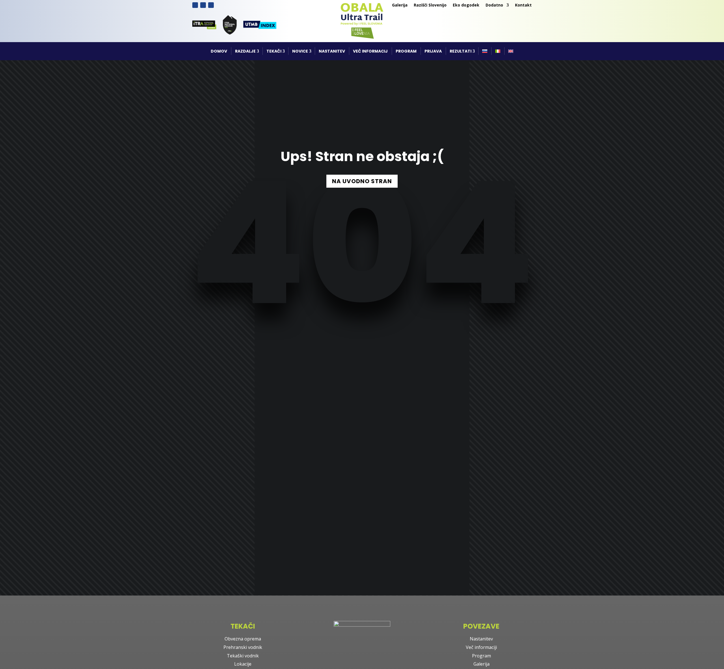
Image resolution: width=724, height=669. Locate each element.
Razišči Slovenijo (430, 5)
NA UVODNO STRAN (362, 181)
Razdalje (245, 51)
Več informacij (370, 51)
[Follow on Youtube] (211, 5)
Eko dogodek (466, 5)
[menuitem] (484, 51)
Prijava (433, 51)
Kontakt (523, 5)
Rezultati (460, 51)
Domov (219, 51)
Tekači (273, 51)
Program (406, 51)
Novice (300, 51)
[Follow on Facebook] (195, 5)
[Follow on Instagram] (203, 5)
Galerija (400, 5)
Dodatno (494, 5)
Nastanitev (332, 51)
